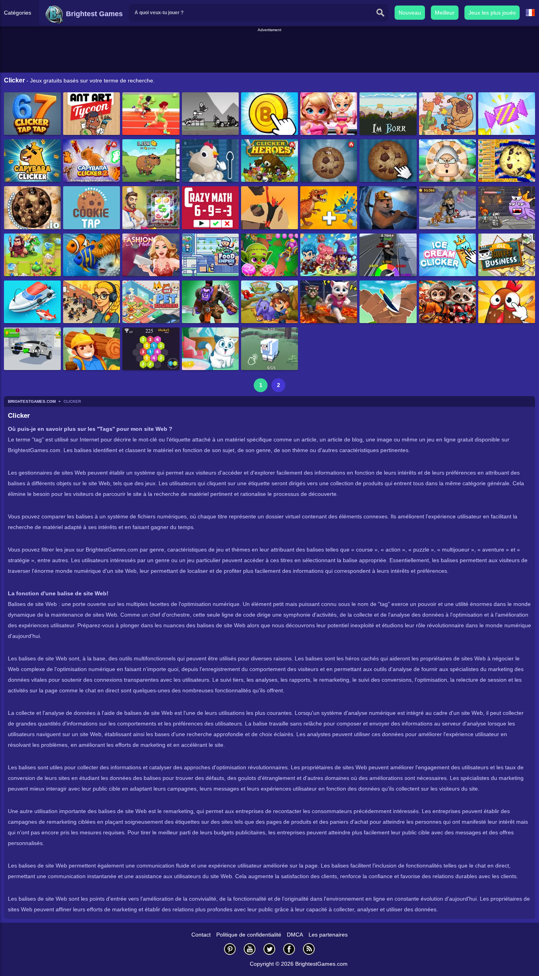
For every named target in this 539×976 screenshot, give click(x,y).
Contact (201, 934)
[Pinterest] (230, 949)
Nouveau (410, 12)
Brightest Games (93, 14)
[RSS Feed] (309, 949)
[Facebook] (289, 949)
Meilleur (445, 12)
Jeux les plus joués (492, 12)
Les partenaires (328, 934)
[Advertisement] (269, 51)
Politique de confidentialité (248, 934)
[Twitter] (269, 949)
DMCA (295, 934)
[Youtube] (250, 949)
